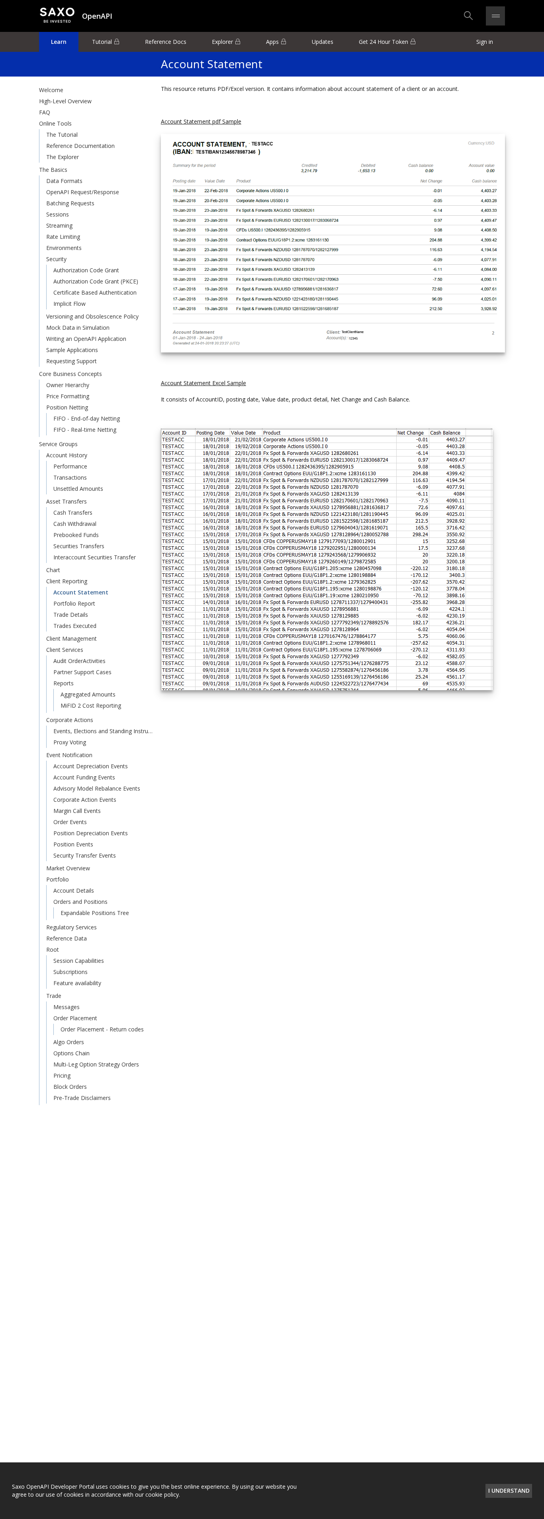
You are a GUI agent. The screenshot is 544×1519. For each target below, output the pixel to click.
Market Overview (68, 868)
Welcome (51, 90)
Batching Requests (70, 203)
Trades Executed (74, 626)
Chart (53, 570)
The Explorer (62, 157)
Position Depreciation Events (90, 833)
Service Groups (58, 444)
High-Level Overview (65, 101)
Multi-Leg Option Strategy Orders (96, 1064)
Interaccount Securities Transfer (94, 557)
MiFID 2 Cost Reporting (91, 705)
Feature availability (77, 983)
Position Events (73, 844)
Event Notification (69, 755)
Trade (53, 996)
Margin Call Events (77, 811)
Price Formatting (67, 396)
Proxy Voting (69, 742)
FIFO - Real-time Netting (84, 429)
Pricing (61, 1075)
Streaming (59, 225)
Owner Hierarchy (67, 385)
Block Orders (70, 1086)
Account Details (73, 890)
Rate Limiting (63, 236)
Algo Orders (68, 1042)
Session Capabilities (78, 960)
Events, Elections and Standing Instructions (104, 731)
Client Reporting (66, 581)
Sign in (484, 41)
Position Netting (67, 407)
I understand (509, 1490)
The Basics (53, 169)
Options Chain (71, 1053)
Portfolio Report (74, 603)
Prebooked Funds (76, 535)
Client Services (64, 649)
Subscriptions (70, 972)
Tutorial (102, 41)
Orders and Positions (80, 901)
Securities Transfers (78, 546)
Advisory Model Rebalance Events (96, 788)
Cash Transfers (72, 512)
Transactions (70, 477)
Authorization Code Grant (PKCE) (95, 281)
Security (56, 259)
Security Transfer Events (84, 855)
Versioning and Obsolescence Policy (92, 316)
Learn (59, 41)
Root (52, 949)
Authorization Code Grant (86, 270)
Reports (63, 683)
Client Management (71, 638)
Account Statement (80, 592)
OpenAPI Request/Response (82, 192)
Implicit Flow (69, 303)
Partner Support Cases (82, 672)
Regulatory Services (71, 927)
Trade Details (70, 614)
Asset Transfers (66, 501)
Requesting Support (71, 361)
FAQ (44, 112)
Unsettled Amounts (78, 488)
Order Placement (75, 1018)
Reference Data (66, 938)
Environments (64, 248)
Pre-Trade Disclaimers (82, 1098)
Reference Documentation (80, 146)
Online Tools (55, 123)
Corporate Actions (69, 720)
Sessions (57, 214)
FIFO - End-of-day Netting (86, 418)
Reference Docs (165, 41)
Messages (66, 1007)
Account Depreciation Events (90, 766)
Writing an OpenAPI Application (86, 338)
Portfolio (57, 879)
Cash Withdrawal (74, 523)
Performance (70, 466)
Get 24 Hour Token (383, 41)
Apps (272, 41)
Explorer (222, 41)
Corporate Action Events (84, 799)
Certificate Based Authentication (95, 292)
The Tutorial (62, 134)
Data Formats (64, 181)
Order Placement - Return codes (102, 1029)
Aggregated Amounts (88, 694)
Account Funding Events (84, 777)
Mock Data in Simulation (78, 327)
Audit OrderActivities (79, 661)
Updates (322, 41)
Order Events (70, 822)
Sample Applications (72, 350)
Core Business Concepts (70, 374)
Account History (66, 455)
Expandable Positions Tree (95, 913)
